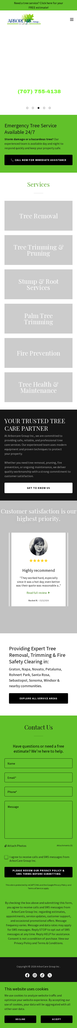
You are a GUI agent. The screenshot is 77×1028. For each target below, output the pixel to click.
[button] (27, 108)
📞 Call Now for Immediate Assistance (39, 160)
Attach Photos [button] (16, 846)
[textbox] (38, 763)
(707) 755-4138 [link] (39, 91)
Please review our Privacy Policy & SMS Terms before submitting (39, 872)
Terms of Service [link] (35, 888)
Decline (20, 1019)
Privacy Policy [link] (60, 885)
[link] (24, 19)
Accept (56, 1019)
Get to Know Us (38, 488)
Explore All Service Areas (39, 698)
